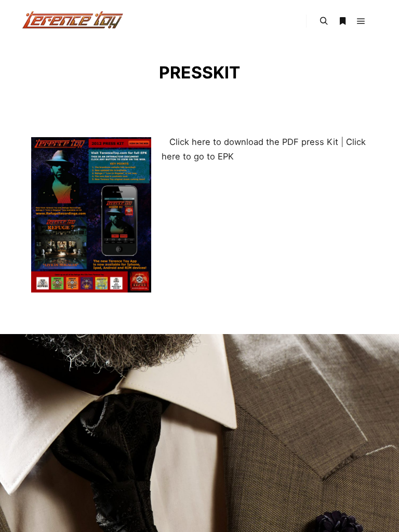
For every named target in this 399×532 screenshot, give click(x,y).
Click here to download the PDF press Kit (252, 142)
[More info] (342, 21)
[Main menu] (361, 21)
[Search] (323, 21)
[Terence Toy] (73, 21)
